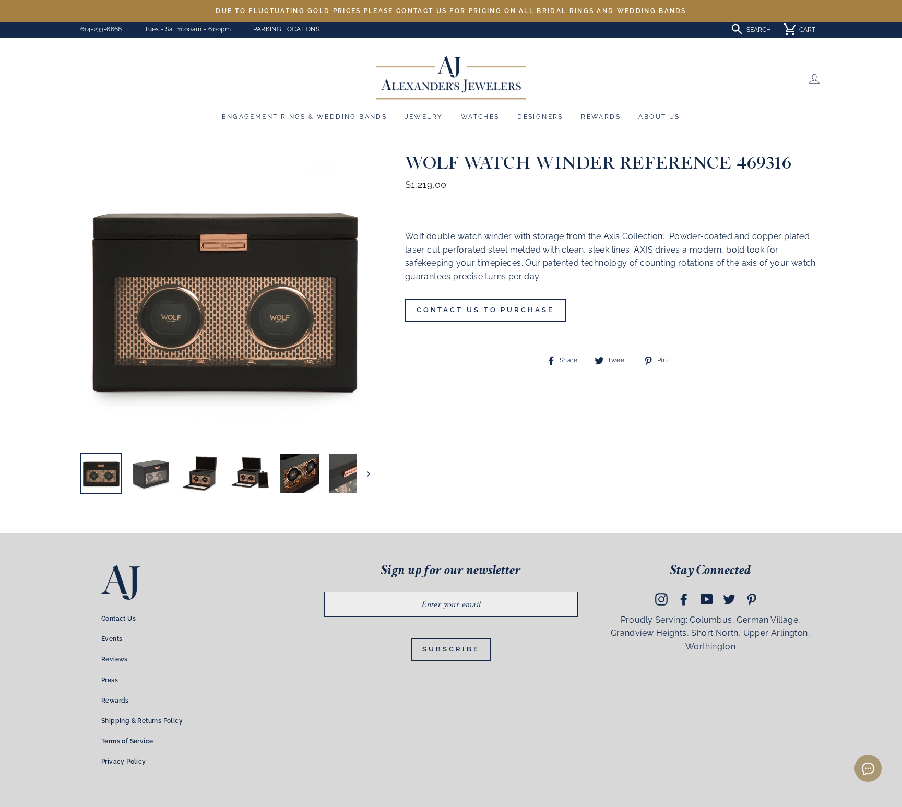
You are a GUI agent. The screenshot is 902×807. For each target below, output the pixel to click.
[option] (451, 11)
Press (109, 680)
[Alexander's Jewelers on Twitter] (729, 599)
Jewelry (424, 117)
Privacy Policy (123, 761)
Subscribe (450, 649)
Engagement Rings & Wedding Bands (304, 117)
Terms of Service (127, 741)
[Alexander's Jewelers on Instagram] (661, 599)
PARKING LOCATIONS (286, 29)
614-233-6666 (101, 29)
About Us (659, 117)
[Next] (363, 473)
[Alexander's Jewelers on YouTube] (707, 599)
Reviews (114, 659)
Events (111, 639)
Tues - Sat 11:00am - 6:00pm (188, 29)
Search (758, 29)
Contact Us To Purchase (485, 310)
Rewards (601, 117)
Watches (480, 117)
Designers (540, 117)
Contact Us (118, 618)
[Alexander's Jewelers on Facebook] (684, 599)
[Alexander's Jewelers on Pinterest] (751, 599)
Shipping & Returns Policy (142, 721)
